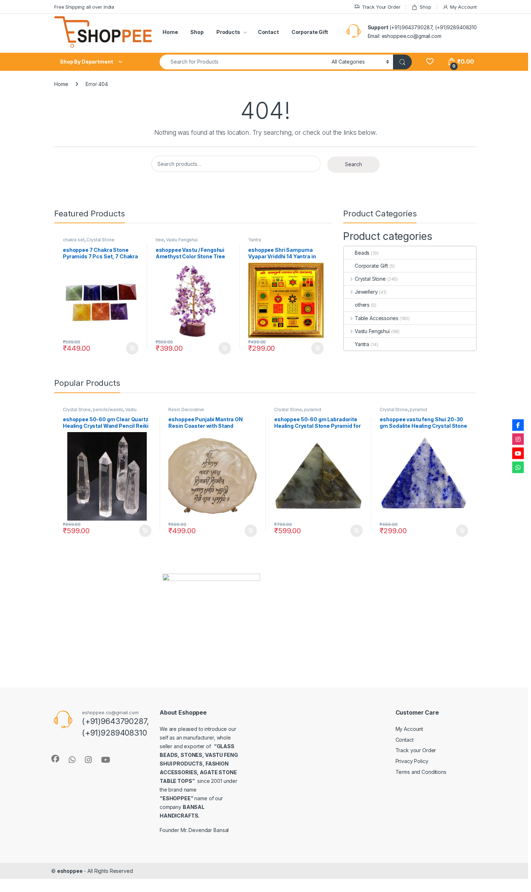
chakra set (74, 239)
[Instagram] (518, 439)
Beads (362, 253)
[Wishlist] (430, 61)
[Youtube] (518, 453)
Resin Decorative (186, 409)
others (362, 305)
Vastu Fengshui (182, 239)
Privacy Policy (412, 761)
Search (353, 164)
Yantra (254, 239)
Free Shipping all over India (84, 7)
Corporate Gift (310, 32)
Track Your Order (381, 7)
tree (160, 239)
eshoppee (70, 871)
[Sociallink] (55, 759)
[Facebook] (518, 425)
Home (170, 32)
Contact (268, 32)
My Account (463, 7)
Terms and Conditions (421, 772)
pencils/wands (108, 409)
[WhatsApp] (518, 467)
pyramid (312, 409)
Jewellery (366, 292)
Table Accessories (376, 318)
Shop (425, 7)
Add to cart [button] (132, 348)
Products (228, 32)
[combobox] (244, 62)
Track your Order (416, 750)
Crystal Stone (100, 239)
